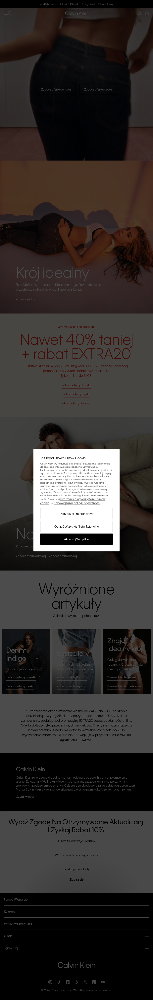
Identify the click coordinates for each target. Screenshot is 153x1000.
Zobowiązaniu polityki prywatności (77, 503)
